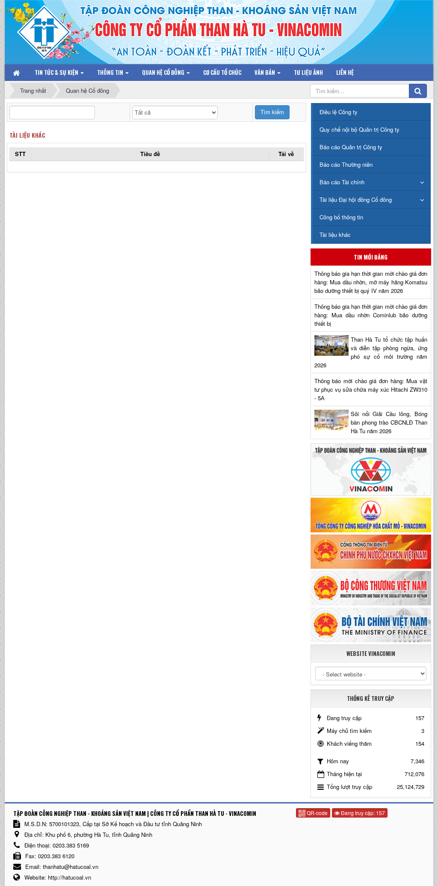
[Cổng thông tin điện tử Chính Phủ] (371, 550)
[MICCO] (371, 514)
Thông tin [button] (110, 72)
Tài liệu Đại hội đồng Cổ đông (356, 199)
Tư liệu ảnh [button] (308, 72)
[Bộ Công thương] (371, 587)
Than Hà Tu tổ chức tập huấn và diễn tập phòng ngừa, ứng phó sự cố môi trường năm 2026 (370, 352)
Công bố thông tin (341, 217)
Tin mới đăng (371, 257)
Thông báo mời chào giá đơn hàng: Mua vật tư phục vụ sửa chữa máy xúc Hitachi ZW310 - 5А (370, 389)
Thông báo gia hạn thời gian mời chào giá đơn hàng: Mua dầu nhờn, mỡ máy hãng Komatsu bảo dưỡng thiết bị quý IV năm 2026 (370, 282)
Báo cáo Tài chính (342, 182)
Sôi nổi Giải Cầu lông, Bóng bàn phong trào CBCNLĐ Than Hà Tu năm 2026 (389, 422)
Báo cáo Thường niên (346, 164)
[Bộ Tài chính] (371, 624)
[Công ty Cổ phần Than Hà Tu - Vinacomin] (50, 30)
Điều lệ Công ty (339, 112)
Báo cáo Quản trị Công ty (351, 147)
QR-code (316, 812)
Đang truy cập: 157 (362, 812)
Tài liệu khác (27, 134)
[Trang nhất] (17, 72)
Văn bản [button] (265, 72)
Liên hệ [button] (345, 72)
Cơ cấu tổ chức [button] (222, 72)
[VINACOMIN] (371, 469)
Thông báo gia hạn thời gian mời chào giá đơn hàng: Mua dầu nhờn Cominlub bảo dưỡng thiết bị (370, 315)
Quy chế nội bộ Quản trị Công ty (360, 129)
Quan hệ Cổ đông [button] (164, 72)
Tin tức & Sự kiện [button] (57, 72)
